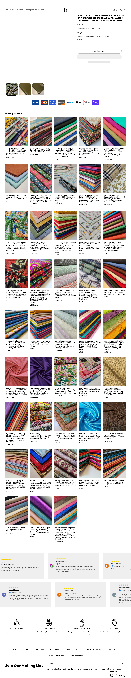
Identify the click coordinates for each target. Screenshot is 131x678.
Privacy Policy (55, 649)
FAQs (78, 649)
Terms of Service (76, 656)
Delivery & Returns (93, 649)
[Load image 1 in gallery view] (12, 89)
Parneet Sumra (23, 590)
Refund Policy (112, 649)
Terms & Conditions (56, 656)
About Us (25, 649)
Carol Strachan (52, 561)
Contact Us (39, 649)
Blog (68, 649)
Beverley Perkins (78, 591)
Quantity (79, 40)
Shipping (91, 36)
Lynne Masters (107, 563)
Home (13, 649)
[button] (99, 56)
